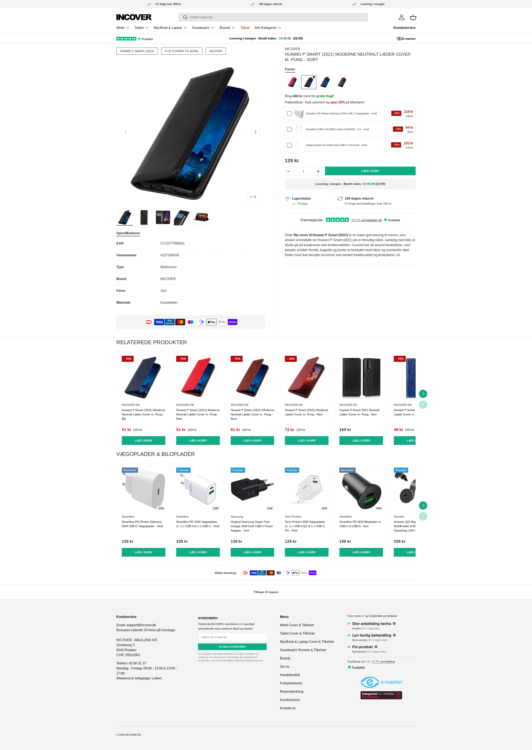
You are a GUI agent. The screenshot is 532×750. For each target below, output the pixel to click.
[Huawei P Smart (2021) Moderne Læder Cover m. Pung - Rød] (307, 377)
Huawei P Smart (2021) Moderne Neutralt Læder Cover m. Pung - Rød (198, 414)
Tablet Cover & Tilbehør (297, 633)
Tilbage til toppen (266, 592)
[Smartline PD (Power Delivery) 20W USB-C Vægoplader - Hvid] (299, 114)
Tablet (139, 27)
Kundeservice (405, 27)
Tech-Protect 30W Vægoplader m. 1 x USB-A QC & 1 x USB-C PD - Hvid (305, 526)
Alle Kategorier (266, 27)
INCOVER (215, 51)
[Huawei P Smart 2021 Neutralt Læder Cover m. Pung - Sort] (361, 377)
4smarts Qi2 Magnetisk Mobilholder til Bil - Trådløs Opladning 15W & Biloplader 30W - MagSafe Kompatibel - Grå (413, 530)
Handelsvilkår (290, 675)
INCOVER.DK (133, 734)
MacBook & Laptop (168, 27)
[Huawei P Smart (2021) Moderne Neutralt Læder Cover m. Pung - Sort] (309, 82)
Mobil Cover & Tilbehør (297, 625)
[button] (413, 17)
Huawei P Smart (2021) (137, 51)
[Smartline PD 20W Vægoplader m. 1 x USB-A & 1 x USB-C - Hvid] (198, 489)
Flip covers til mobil (182, 51)
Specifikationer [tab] (128, 233)
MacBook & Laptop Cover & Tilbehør (307, 641)
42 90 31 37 (137, 663)
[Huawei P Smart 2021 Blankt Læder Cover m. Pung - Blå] (415, 377)
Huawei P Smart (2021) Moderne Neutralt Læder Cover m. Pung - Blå (143, 414)
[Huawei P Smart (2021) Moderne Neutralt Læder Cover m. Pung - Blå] (325, 82)
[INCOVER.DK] (134, 17)
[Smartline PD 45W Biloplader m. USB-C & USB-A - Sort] (361, 489)
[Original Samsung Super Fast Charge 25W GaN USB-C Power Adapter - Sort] (252, 489)
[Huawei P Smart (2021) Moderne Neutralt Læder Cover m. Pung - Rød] (292, 82)
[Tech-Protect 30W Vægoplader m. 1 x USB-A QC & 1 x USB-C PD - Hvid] (307, 489)
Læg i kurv (370, 171)
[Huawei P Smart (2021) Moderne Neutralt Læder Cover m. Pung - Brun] (342, 82)
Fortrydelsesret (291, 683)
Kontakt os (288, 708)
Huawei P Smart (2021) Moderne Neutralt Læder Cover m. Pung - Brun (252, 414)
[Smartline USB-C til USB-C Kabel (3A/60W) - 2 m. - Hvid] (299, 130)
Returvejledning (291, 691)
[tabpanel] (190, 273)
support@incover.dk (141, 625)
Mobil (120, 27)
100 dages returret (359, 198)
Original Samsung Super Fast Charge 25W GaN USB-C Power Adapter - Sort (252, 526)
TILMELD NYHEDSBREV (232, 646)
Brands (225, 27)
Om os (284, 666)
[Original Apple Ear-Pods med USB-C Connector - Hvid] (299, 145)
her (261, 660)
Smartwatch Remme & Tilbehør (303, 650)
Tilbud (245, 27)
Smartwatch (200, 27)
